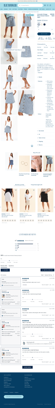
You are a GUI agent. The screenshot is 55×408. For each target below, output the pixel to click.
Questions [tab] (11, 265)
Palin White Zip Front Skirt (7, 215)
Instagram (16, 392)
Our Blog (26, 382)
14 (10, 220)
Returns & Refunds (7, 380)
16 (12, 220)
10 (5, 220)
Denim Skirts (18, 11)
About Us (26, 377)
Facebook (11, 392)
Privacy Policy (40, 404)
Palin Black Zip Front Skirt (43, 215)
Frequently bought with (36, 184)
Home (2, 11)
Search (19, 5)
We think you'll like (19, 184)
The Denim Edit (12, 11)
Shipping (5, 382)
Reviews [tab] (4, 265)
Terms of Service (47, 404)
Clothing (6, 11)
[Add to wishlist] (16, 190)
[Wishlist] (47, 5)
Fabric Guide (27, 385)
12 (7, 220)
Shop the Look (29, 15)
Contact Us (6, 377)
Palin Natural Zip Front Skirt (26, 215)
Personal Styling (28, 380)
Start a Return (7, 385)
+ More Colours (4, 222)
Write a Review (48, 270)
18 (14, 220)
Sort (42, 275)
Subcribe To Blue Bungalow (13, 396)
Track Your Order (7, 383)
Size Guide (27, 383)
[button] (42, 20)
